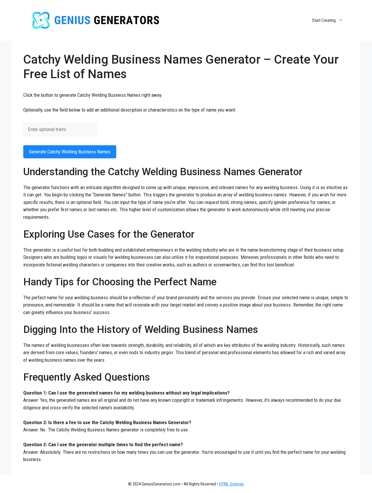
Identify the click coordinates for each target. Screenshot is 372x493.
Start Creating (324, 20)
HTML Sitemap (231, 484)
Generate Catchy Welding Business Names (69, 152)
